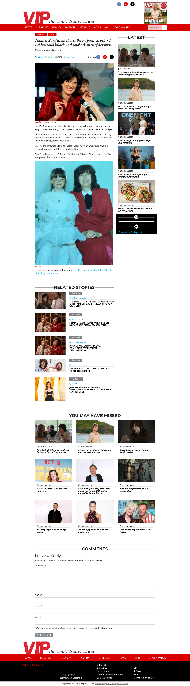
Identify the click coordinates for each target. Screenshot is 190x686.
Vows (97, 27)
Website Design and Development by (111, 684)
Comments (69, 57)
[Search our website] (164, 27)
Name (38, 594)
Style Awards (121, 27)
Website (39, 617)
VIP (135, 668)
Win (107, 27)
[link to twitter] (126, 4)
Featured (75, 293)
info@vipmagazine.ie (72, 677)
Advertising (103, 668)
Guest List (42, 27)
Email (38, 606)
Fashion (70, 27)
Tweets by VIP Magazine (130, 232)
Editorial (101, 665)
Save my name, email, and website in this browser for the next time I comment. (75, 628)
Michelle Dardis (44, 57)
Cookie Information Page (110, 674)
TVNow (138, 671)
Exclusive (76, 379)
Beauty (56, 27)
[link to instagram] (132, 4)
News (28, 27)
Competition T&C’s (144, 678)
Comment (40, 565)
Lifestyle (84, 27)
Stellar (137, 674)
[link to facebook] (119, 4)
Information (103, 671)
